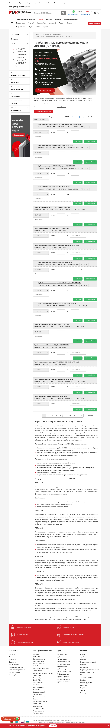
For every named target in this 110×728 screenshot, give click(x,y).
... (64, 415)
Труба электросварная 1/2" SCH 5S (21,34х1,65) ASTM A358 (56, 166)
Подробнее (42, 725)
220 (69, 415)
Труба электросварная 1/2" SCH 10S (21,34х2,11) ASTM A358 (57, 303)
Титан (61, 23)
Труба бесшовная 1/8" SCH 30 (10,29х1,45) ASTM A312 (55, 262)
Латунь (37, 27)
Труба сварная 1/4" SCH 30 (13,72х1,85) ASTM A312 (50, 396)
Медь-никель (20, 27)
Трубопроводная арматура (25, 19)
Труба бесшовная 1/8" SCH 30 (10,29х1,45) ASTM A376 (51, 324)
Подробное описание (43, 111)
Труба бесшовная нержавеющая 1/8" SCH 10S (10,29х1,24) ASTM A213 (60, 124)
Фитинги (49, 19)
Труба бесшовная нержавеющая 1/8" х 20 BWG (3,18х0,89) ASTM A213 (56, 362)
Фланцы (58, 19)
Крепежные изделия (71, 19)
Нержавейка (41, 23)
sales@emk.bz (85, 14)
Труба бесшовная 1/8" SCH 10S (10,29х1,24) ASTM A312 (55, 145)
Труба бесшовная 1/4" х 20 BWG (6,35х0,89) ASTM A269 (51, 345)
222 (81, 415)
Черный (31, 23)
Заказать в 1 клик (94, 23)
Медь (30, 27)
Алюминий (52, 23)
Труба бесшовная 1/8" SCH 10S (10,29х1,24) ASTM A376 (52, 207)
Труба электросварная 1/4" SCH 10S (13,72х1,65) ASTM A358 (53, 379)
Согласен (53, 725)
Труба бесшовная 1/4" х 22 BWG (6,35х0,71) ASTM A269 (51, 228)
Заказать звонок (73, 14)
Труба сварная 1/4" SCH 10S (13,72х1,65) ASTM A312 (54, 186)
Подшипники (20, 23)
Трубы (40, 19)
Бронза (46, 27)
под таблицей (61, 107)
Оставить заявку (45, 90)
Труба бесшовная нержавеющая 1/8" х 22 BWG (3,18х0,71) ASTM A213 (56, 245)
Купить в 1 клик (90, 141)
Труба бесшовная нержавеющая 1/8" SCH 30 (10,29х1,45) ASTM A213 (59, 283)
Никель (69, 23)
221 (75, 415)
